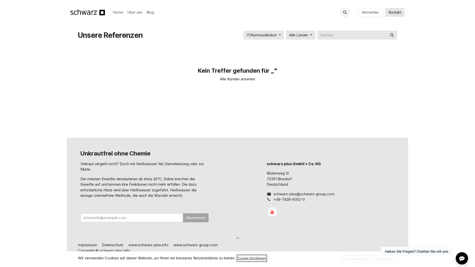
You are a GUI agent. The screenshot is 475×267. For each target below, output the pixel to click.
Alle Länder (298, 35)
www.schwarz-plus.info (148, 245)
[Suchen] (392, 35)
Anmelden (370, 12)
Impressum (87, 245)
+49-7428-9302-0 (289, 199)
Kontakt (394, 12)
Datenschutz (112, 245)
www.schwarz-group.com (195, 245)
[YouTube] (272, 212)
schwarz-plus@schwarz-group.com (303, 194)
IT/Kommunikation (262, 35)
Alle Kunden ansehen (237, 79)
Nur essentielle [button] (353, 259)
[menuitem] (118, 12)
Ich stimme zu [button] (382, 259)
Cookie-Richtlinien (252, 258)
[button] (345, 12)
